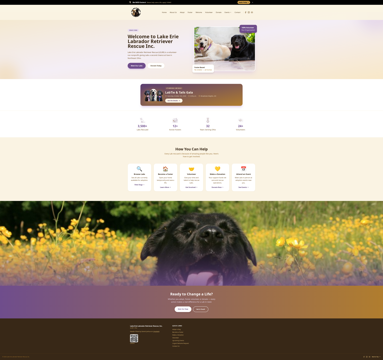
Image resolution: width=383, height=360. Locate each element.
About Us (173, 12)
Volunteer (209, 12)
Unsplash (156, 331)
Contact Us (176, 346)
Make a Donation (178, 335)
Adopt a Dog (176, 329)
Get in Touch (200, 309)
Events (227, 12)
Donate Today (156, 66)
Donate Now (217, 187)
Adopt (182, 12)
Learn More (164, 187)
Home (164, 12)
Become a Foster (177, 332)
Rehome (199, 12)
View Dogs (138, 185)
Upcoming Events (178, 340)
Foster (190, 12)
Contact (237, 12)
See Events (242, 187)
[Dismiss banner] (252, 2)
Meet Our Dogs (183, 309)
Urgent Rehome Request (180, 343)
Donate (218, 12)
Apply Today (243, 2)
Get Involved (191, 187)
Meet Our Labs (136, 66)
